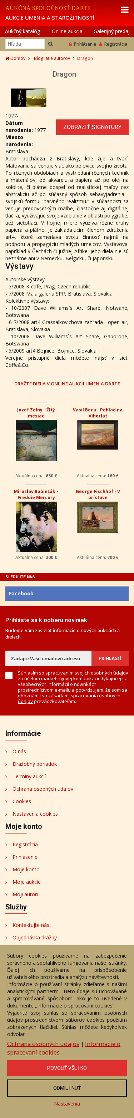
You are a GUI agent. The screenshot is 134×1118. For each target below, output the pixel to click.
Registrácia (115, 44)
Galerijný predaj (112, 31)
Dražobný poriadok (35, 763)
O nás (19, 751)
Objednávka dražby (35, 937)
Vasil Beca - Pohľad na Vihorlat (98, 413)
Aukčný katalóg (22, 31)
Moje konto (26, 869)
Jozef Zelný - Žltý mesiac (36, 413)
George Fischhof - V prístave (98, 494)
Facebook (21, 593)
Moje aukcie (27, 881)
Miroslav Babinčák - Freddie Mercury (36, 494)
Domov (17, 58)
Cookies (22, 801)
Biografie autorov (52, 58)
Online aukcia (67, 31)
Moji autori (25, 894)
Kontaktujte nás (31, 925)
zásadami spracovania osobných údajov (69, 698)
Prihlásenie (85, 44)
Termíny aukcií (29, 776)
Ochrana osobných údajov (43, 788)
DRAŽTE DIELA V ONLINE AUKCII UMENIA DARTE (67, 383)
